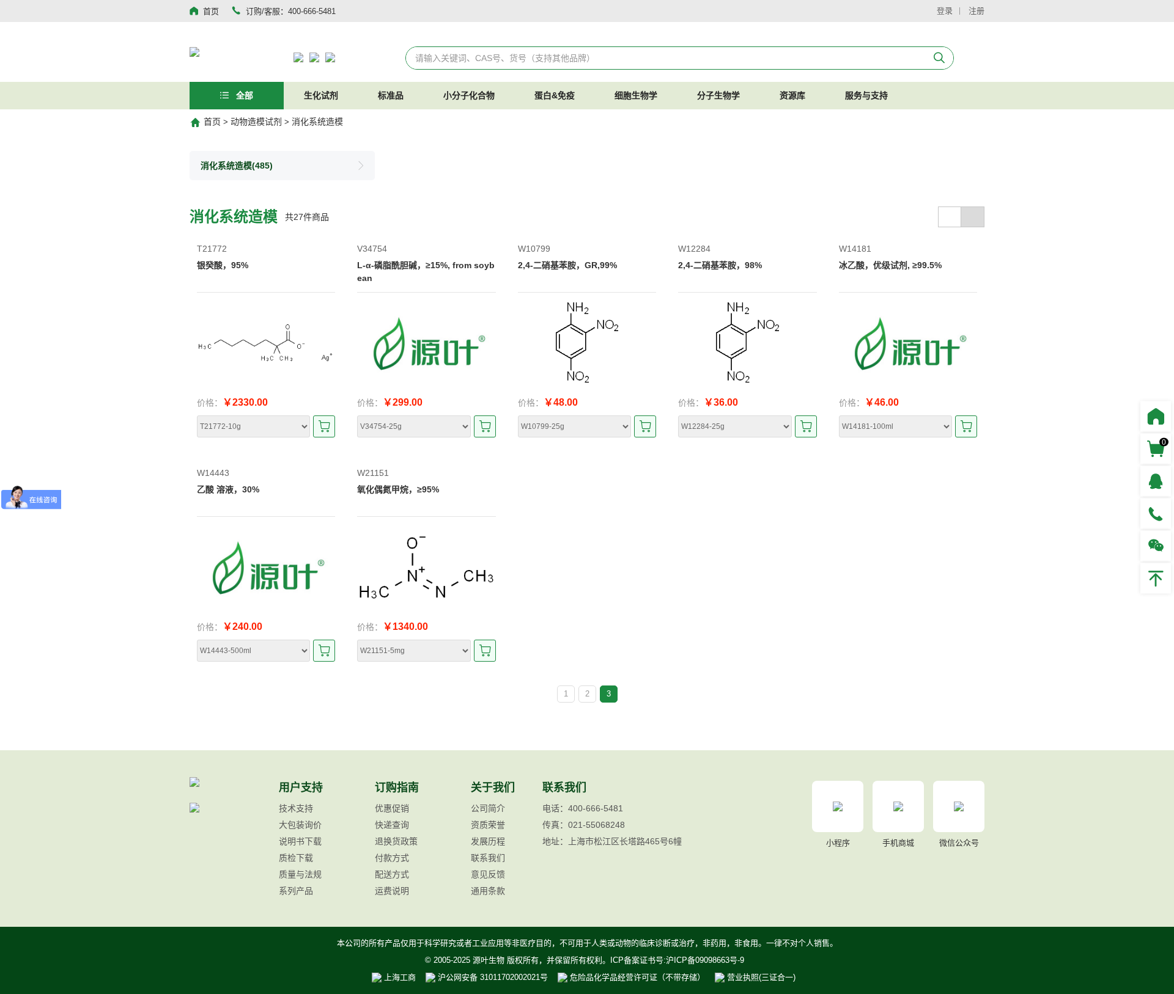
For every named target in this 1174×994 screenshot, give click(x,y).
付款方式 (392, 858)
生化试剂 (321, 95)
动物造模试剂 (256, 121)
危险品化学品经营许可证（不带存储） (636, 977)
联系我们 (488, 858)
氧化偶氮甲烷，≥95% (398, 489)
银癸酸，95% (222, 265)
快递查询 (392, 825)
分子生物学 (718, 95)
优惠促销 (392, 808)
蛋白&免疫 (554, 95)
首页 (212, 121)
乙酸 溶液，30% (228, 489)
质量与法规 (300, 874)
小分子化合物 (469, 95)
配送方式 (392, 874)
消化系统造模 (317, 121)
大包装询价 (300, 825)
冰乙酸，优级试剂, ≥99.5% (890, 265)
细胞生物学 (636, 95)
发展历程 (488, 841)
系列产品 (296, 891)
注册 (976, 10)
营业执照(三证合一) (760, 977)
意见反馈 (488, 874)
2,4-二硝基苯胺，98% (720, 265)
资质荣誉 (488, 825)
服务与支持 (866, 95)
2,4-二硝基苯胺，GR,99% (567, 265)
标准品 (391, 95)
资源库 (792, 95)
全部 (243, 95)
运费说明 (392, 891)
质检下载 (296, 858)
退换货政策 (396, 841)
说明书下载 (300, 841)
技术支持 (296, 808)
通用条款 (488, 891)
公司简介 (488, 808)
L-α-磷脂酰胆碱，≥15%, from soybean (426, 271)
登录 (945, 10)
